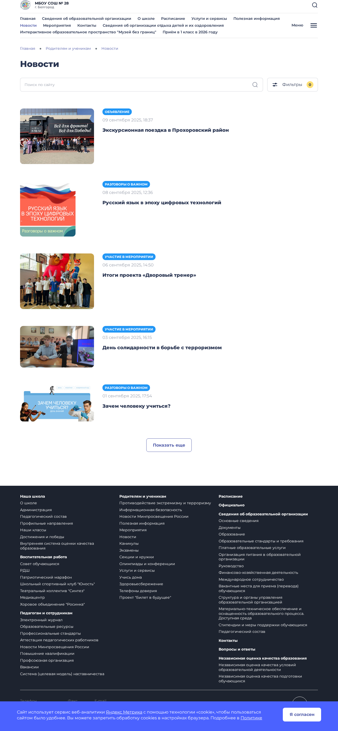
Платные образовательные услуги (252, 547)
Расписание (173, 18)
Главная (28, 18)
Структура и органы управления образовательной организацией (250, 600)
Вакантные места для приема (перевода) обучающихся (259, 588)
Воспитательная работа (43, 557)
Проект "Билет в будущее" (145, 597)
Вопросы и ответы (237, 649)
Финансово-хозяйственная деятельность (258, 572)
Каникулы (129, 543)
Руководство (231, 566)
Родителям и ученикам (142, 496)
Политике (251, 717)
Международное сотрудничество (251, 579)
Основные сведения (239, 520)
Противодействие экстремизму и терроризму (165, 503)
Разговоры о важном (126, 184)
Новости (28, 25)
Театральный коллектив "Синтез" (52, 590)
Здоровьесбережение (141, 584)
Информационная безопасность (150, 509)
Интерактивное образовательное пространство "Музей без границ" (88, 32)
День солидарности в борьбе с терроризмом (162, 348)
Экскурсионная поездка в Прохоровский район (165, 130)
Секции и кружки (136, 557)
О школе (146, 18)
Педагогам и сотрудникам (46, 613)
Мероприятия (57, 25)
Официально (232, 505)
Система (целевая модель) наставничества (62, 673)
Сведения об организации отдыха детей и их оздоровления (163, 25)
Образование (232, 534)
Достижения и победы (42, 536)
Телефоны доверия (138, 590)
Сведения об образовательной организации (86, 18)
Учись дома (130, 577)
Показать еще (169, 445)
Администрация (36, 509)
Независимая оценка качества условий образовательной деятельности (257, 667)
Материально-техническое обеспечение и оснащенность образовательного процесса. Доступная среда (261, 613)
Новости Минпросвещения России (54, 646)
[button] (315, 5)
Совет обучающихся (39, 563)
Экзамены (129, 550)
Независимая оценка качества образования (263, 658)
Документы (230, 527)
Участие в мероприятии (129, 257)
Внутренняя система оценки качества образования (57, 546)
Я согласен (302, 714)
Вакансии (29, 667)
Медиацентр (32, 597)
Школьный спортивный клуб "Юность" (57, 584)
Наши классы (33, 530)
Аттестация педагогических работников (59, 640)
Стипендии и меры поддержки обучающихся (263, 625)
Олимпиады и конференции (147, 563)
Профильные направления (46, 523)
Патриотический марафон (46, 577)
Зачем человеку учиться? (136, 406)
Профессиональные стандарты (50, 633)
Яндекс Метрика (124, 712)
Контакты (86, 25)
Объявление (117, 112)
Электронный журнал (41, 620)
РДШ (25, 570)
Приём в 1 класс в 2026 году (190, 32)
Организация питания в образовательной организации (260, 557)
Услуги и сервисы (209, 18)
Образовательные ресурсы (46, 626)
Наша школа (32, 496)
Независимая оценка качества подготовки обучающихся (260, 678)
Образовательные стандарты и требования (261, 541)
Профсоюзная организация (47, 660)
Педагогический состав (43, 516)
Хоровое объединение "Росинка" (52, 604)
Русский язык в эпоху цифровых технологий (161, 203)
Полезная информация (256, 18)
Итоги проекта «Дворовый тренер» (149, 275)
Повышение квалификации (47, 653)
